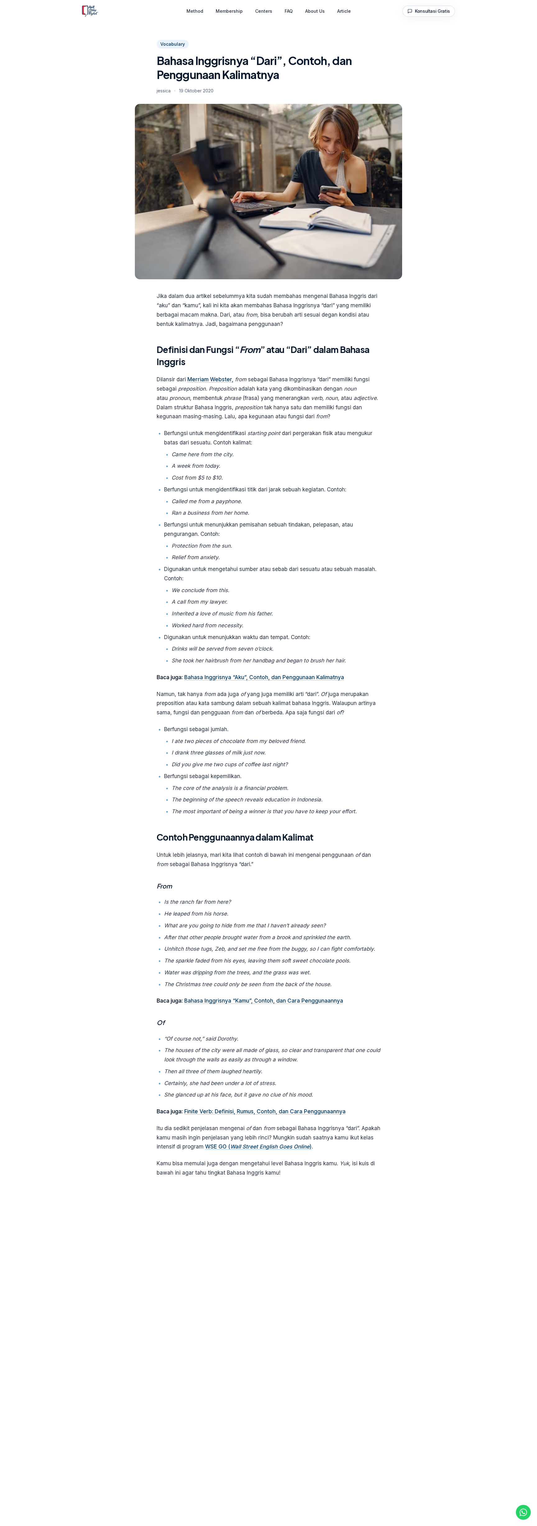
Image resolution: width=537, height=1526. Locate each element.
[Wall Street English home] (90, 11)
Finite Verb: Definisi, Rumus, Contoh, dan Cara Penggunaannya (265, 1111)
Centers (263, 11)
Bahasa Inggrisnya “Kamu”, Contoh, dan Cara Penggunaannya (263, 1001)
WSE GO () (258, 1146)
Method (194, 11)
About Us (315, 11)
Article (344, 11)
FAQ (289, 11)
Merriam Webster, (210, 379)
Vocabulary (172, 44)
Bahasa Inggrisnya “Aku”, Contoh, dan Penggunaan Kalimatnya (264, 677)
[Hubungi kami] (523, 1512)
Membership (229, 11)
